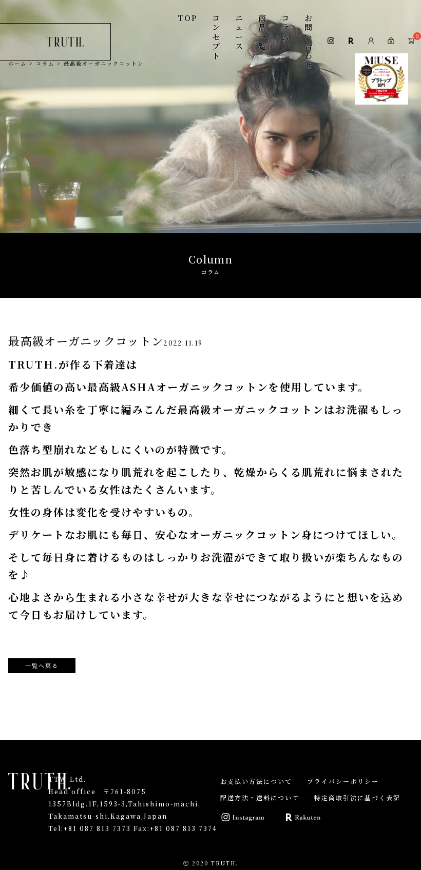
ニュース (239, 31)
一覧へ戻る (42, 665)
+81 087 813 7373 (97, 828)
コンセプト (216, 36)
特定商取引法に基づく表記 (357, 797)
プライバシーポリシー (343, 781)
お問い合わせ (308, 41)
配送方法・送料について (259, 797)
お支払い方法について (256, 781)
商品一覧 (262, 31)
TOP (188, 17)
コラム (285, 27)
